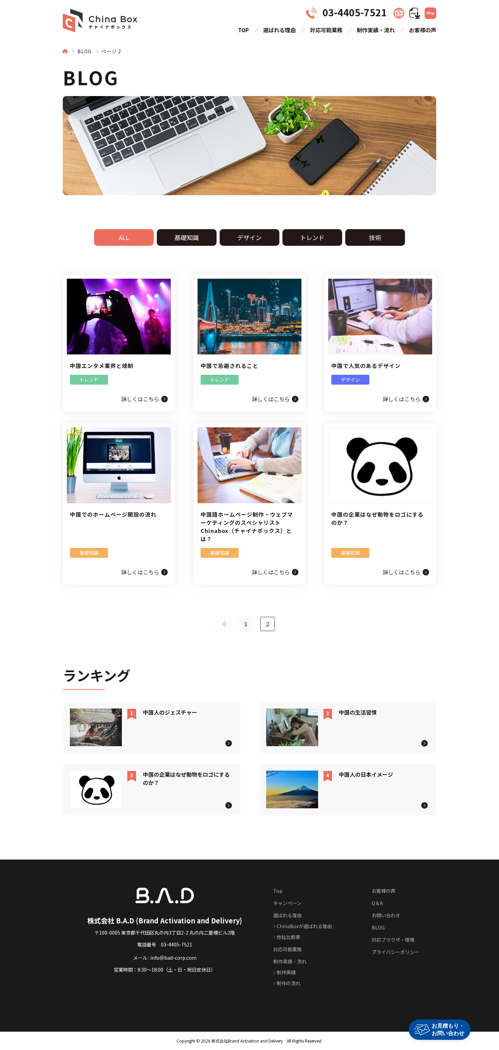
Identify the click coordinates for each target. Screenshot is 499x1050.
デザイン (249, 237)
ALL (124, 237)
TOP (243, 30)
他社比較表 (288, 937)
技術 (375, 237)
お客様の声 (422, 30)
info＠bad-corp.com (173, 957)
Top (277, 890)
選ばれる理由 (279, 30)
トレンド (312, 237)
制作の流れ (288, 983)
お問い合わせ (386, 915)
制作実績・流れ (376, 30)
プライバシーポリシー (395, 951)
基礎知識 (186, 237)
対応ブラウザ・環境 (393, 939)
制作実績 (286, 972)
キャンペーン (287, 903)
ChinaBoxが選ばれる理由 (304, 926)
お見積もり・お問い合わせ (448, 1029)
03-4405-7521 (176, 944)
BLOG (84, 51)
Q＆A (377, 903)
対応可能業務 (326, 30)
